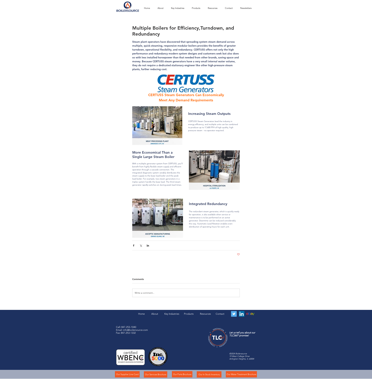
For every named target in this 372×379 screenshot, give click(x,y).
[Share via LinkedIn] (147, 245)
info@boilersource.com (135, 329)
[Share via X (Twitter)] (140, 245)
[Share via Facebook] (133, 245)
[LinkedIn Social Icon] (241, 314)
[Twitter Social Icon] (234, 314)
